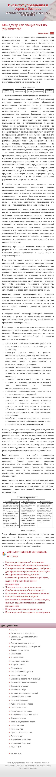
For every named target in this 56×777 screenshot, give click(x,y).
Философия (16, 746)
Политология (16, 736)
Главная (14, 629)
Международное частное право (24, 714)
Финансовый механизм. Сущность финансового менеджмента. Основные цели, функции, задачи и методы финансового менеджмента (27, 601)
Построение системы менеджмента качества (27, 593)
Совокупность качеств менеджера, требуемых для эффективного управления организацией (27, 570)
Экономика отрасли (19, 686)
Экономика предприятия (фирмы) (25, 678)
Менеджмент (43, 33)
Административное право (22, 703)
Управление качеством (20, 743)
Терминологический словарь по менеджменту (27, 565)
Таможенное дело (18, 718)
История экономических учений (24, 693)
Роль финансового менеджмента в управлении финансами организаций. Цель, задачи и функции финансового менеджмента (27, 579)
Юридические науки (19, 700)
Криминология (17, 657)
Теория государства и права (23, 721)
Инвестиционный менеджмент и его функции (27, 611)
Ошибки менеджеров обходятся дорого (24, 590)
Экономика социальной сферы (24, 682)
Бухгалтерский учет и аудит (22, 643)
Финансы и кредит (19, 675)
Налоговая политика (20, 661)
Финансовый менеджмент (22, 671)
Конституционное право (21, 711)
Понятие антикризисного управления (23, 608)
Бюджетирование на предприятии (25, 646)
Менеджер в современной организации (24, 561)
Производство (17, 729)
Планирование (17, 725)
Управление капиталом (21, 739)
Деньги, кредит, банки (20, 650)
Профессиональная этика (22, 732)
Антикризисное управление (23, 633)
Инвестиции (16, 653)
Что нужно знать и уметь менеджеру (23, 586)
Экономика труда (18, 689)
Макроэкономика (18, 664)
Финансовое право (19, 707)
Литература (16, 753)
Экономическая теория (21, 696)
